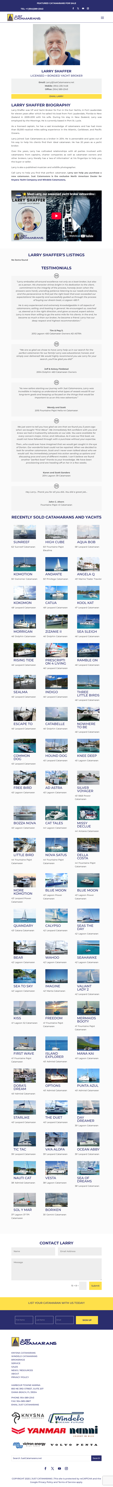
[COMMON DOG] (25, 752)
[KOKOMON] (25, 599)
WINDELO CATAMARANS (24, 1356)
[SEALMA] (25, 689)
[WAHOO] (56, 954)
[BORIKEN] (56, 1207)
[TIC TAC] (25, 1146)
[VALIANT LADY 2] (88, 983)
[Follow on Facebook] (73, 8)
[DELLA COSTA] (88, 852)
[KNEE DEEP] (88, 752)
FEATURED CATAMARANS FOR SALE (56, 3)
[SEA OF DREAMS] (88, 1175)
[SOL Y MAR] (25, 1207)
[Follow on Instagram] (88, 8)
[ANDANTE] (56, 571)
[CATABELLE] (56, 721)
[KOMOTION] (25, 571)
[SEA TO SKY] (25, 983)
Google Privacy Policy (41, 1482)
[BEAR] (25, 954)
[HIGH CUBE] (56, 539)
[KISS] (25, 1015)
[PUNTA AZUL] (88, 1082)
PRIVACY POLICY (20, 1377)
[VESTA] (56, 1175)
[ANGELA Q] (88, 571)
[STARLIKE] (25, 1114)
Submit (95, 1285)
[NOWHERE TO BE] (88, 721)
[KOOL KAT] (88, 599)
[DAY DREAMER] (88, 1114)
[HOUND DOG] (56, 752)
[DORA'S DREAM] (25, 1082)
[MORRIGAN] (25, 628)
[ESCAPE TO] (25, 721)
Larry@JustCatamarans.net (56, 82)
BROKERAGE (18, 1359)
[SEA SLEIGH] (88, 628)
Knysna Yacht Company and (26, 179)
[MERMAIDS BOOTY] (88, 1015)
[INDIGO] (56, 689)
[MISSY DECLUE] (88, 820)
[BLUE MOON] (56, 887)
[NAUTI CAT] (25, 1175)
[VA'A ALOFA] (56, 1146)
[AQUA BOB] (88, 539)
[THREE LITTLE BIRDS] (88, 689)
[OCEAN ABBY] (88, 1146)
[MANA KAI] (88, 1050)
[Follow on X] (78, 8)
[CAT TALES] (56, 820)
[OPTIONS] (56, 1082)
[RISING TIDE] (25, 657)
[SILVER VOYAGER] (88, 784)
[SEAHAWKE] (88, 954)
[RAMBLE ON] (88, 657)
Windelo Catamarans (53, 179)
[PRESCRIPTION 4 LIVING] (56, 657)
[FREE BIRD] (25, 784)
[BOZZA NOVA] (25, 820)
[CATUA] (56, 599)
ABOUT (15, 1373)
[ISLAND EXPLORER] (56, 1050)
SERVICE (15, 1363)
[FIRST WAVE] (25, 1050)
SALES (14, 1366)
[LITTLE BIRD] (25, 852)
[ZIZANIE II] (56, 628)
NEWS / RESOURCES (22, 1370)
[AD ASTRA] (56, 784)
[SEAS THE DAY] (88, 922)
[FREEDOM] (56, 1015)
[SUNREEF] (25, 539)
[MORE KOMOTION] (25, 887)
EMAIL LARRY (56, 96)
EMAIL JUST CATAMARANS (25, 1404)
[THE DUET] (56, 1114)
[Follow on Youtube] (83, 8)
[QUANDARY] (25, 922)
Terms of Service (67, 1482)
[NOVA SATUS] (56, 852)
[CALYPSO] (56, 922)
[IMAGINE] (56, 983)
